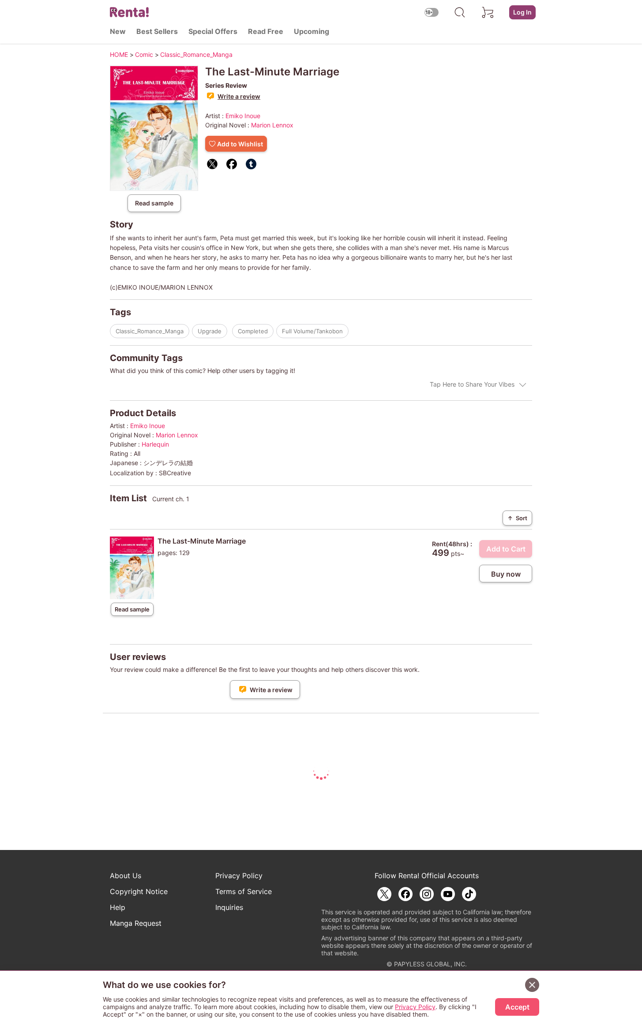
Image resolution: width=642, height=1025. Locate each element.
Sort (517, 518)
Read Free (265, 31)
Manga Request (135, 923)
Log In (522, 12)
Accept (517, 1007)
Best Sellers (157, 31)
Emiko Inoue (242, 115)
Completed (253, 331)
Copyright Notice (139, 891)
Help (117, 907)
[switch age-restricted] (431, 12)
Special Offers (212, 31)
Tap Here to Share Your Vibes (472, 384)
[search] (460, 12)
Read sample (154, 203)
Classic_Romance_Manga (150, 331)
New (118, 31)
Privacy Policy (239, 875)
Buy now (506, 574)
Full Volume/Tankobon (312, 331)
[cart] (488, 12)
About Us (125, 875)
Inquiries (229, 907)
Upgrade (210, 331)
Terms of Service (243, 891)
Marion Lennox (272, 125)
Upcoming (311, 31)
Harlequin (155, 444)
